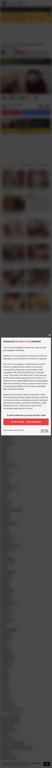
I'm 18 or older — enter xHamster (26, 422)
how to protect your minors (13, 430)
